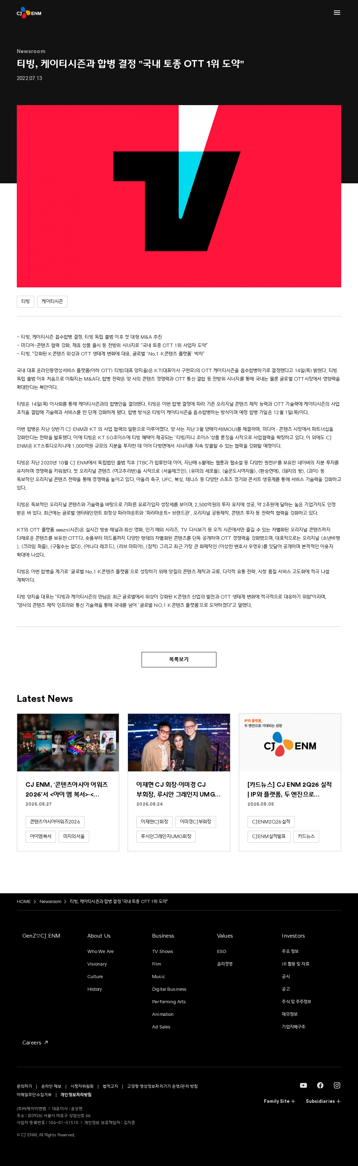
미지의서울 (74, 836)
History (94, 989)
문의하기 (24, 1086)
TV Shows (162, 951)
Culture (95, 977)
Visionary (97, 964)
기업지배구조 (293, 1027)
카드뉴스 (306, 836)
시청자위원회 (82, 1086)
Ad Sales (161, 1027)
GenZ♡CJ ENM (41, 936)
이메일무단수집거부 (34, 1095)
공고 (285, 989)
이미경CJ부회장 (196, 822)
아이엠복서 (40, 836)
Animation (163, 1014)
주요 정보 (290, 951)
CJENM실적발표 (269, 836)
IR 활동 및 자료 (295, 964)
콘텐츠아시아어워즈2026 (55, 822)
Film (156, 964)
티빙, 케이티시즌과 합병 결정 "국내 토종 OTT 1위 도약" (118, 901)
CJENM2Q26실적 (271, 822)
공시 (285, 977)
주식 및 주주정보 (296, 1002)
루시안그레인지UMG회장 (166, 836)
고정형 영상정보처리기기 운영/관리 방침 (162, 1086)
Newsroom (51, 901)
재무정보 (290, 1014)
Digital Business (169, 989)
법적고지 (110, 1086)
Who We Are (100, 951)
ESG (222, 951)
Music (158, 977)
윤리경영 (225, 964)
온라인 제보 (51, 1086)
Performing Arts (169, 1002)
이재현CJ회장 (154, 822)
